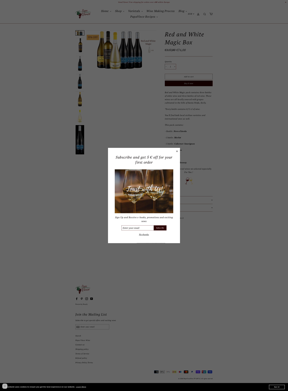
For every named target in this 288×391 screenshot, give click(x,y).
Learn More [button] (81, 387)
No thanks (144, 234)
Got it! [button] (277, 387)
